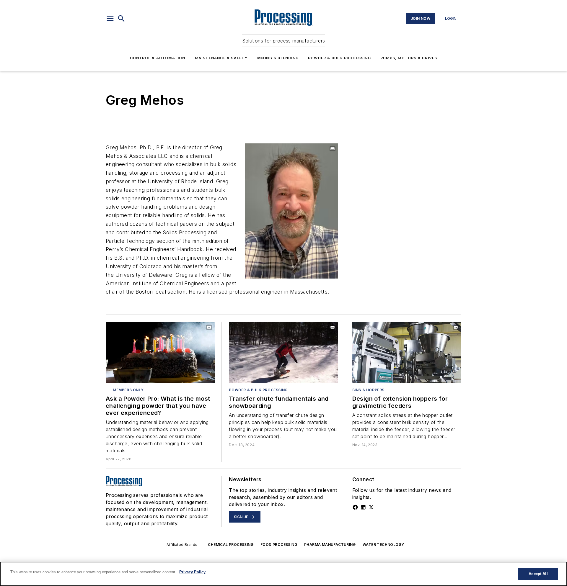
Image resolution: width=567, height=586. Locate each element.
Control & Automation (157, 58)
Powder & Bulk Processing (339, 58)
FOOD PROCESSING (278, 544)
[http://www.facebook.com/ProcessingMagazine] (355, 507)
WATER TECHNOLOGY (383, 544)
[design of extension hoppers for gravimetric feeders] (406, 352)
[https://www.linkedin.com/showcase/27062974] (363, 507)
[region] (283, 574)
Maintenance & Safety (221, 58)
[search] (121, 18)
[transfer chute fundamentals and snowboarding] (283, 352)
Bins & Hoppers (368, 390)
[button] (110, 18)
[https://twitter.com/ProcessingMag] (371, 507)
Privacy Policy (192, 572)
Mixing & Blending (278, 58)
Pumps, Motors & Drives (408, 58)
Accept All (538, 574)
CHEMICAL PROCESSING (230, 544)
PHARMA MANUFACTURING (330, 544)
